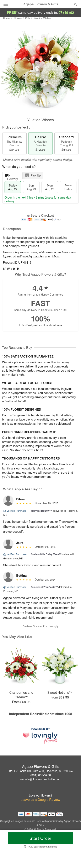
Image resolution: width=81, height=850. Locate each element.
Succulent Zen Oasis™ (44, 587)
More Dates (68, 187)
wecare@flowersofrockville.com (40, 779)
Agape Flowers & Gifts (40, 4)
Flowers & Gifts (22, 18)
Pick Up (36, 175)
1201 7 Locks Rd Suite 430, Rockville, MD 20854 (41, 771)
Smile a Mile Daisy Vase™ (46, 554)
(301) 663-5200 (40, 775)
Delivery (12, 178)
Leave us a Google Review (40, 799)
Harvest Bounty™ (41, 511)
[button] (72, 840)
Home (6, 18)
